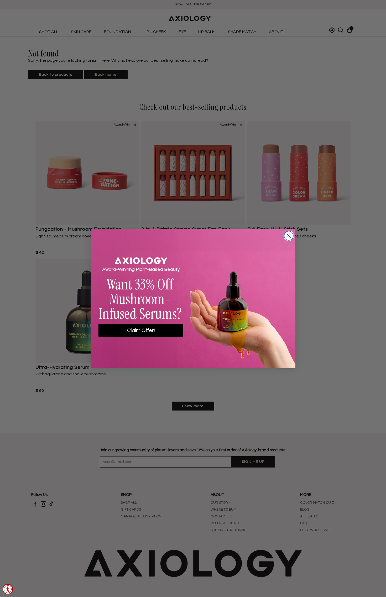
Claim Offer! (141, 330)
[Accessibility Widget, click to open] (8, 589)
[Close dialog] (288, 235)
